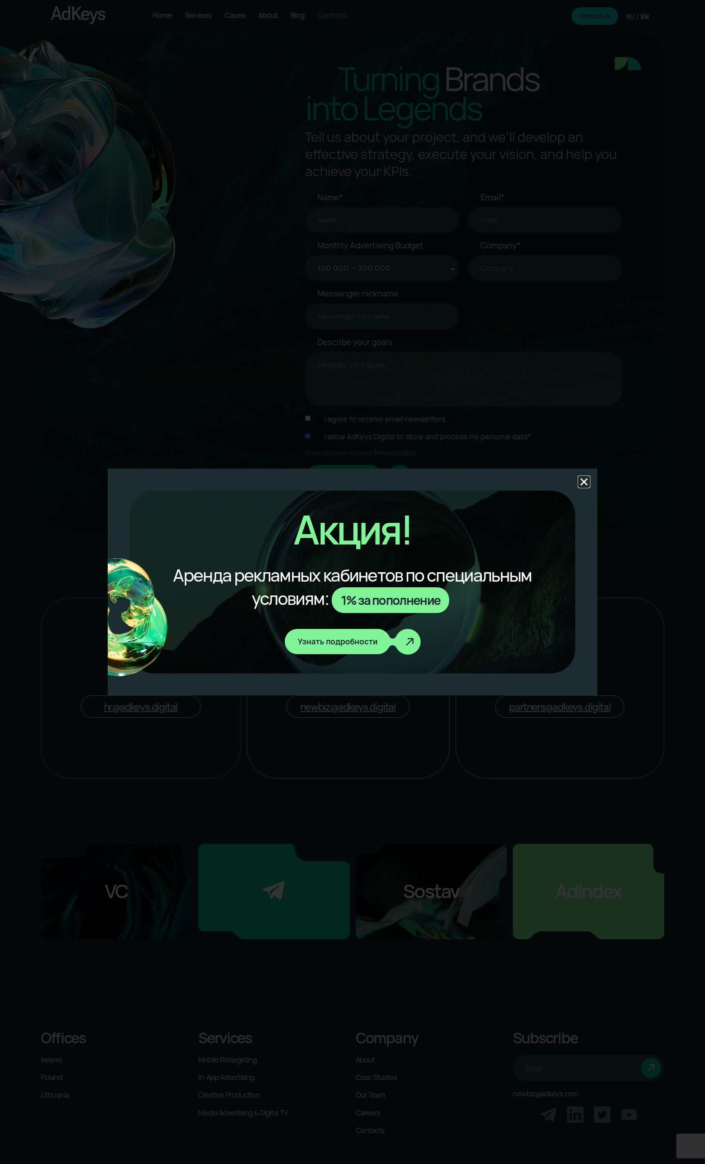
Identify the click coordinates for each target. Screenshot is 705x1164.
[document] (352, 582)
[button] (584, 482)
